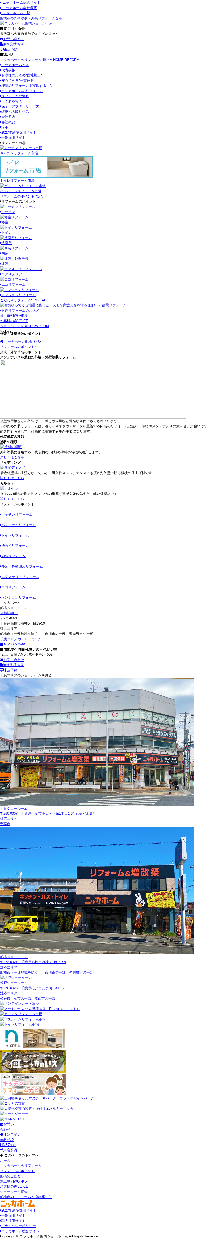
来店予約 (11, 49)
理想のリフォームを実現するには (27, 86)
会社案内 (8, 117)
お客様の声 (14, 321)
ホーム (5, 1161)
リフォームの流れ (15, 96)
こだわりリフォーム (23, 300)
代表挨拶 (8, 70)
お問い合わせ (13, 39)
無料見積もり (13, 44)
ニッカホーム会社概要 (19, 8)
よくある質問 (11, 101)
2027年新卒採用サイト (18, 132)
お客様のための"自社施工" (21, 75)
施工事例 (13, 316)
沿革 (4, 127)
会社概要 (8, 122)
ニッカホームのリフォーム (39, 60)
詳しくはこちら (12, 457)
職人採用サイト (13, 1221)
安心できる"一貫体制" (18, 81)
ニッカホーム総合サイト (20, 3)
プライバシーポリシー (18, 1226)
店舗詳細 (7, 613)
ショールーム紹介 (24, 326)
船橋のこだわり (12, 1176)
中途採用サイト (13, 138)
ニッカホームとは (15, 65)
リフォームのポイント (22, 196)
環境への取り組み (15, 112)
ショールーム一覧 (15, 13)
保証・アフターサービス (20, 106)
